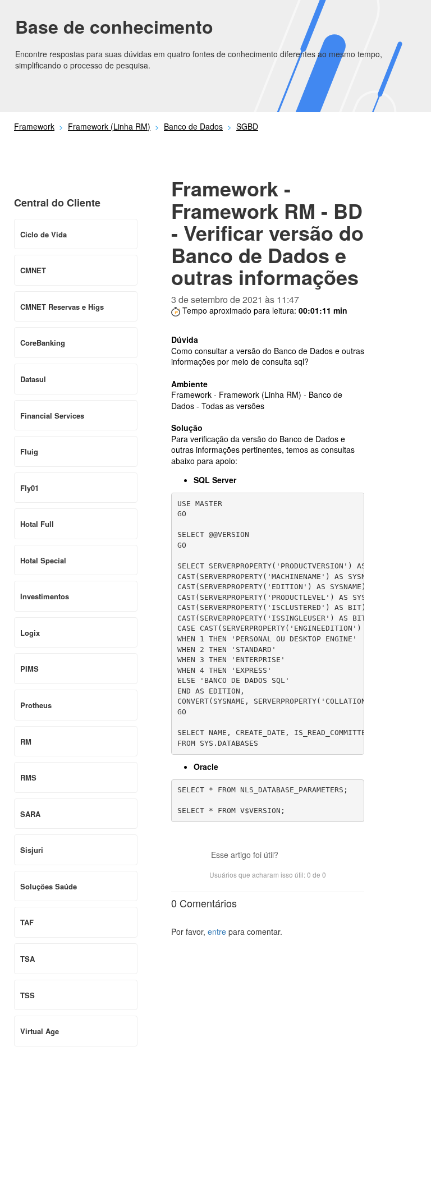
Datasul (33, 379)
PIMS (29, 668)
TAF (27, 922)
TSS (27, 995)
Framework (34, 126)
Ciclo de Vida (43, 234)
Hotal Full (37, 523)
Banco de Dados (193, 126)
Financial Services (52, 415)
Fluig (29, 451)
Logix (30, 632)
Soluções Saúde (48, 886)
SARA (30, 814)
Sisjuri (31, 849)
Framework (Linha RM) (109, 126)
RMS (28, 777)
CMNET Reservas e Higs (62, 306)
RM (25, 741)
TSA (27, 958)
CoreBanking (42, 342)
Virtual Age (39, 1031)
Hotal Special (43, 560)
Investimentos (44, 596)
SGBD (247, 126)
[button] (292, 855)
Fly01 (29, 488)
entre (217, 931)
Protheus (36, 705)
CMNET (33, 270)
